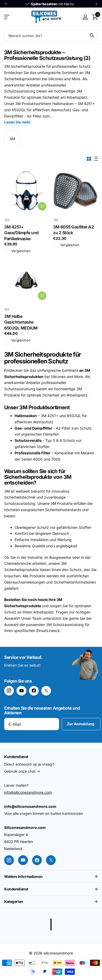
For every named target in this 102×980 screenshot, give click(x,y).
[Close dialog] (95, 475)
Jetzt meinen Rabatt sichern (75, 512)
